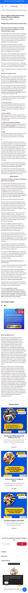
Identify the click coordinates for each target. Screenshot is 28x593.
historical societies (10, 293)
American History (19, 290)
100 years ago (10, 238)
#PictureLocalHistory (10, 290)
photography (12, 295)
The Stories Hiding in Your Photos (14, 520)
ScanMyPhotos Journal (7, 19)
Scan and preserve (6, 102)
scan (17, 295)
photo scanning (5, 295)
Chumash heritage (13, 81)
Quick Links (4, 556)
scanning (20, 295)
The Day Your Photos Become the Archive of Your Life (14, 436)
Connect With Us (5, 560)
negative (20, 347)
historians (3, 293)
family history (16, 291)
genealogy (22, 291)
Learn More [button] (7, 579)
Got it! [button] (6, 582)
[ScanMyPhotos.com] (14, 6)
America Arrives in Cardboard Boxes (14, 480)
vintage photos (8, 296)
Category (3, 551)
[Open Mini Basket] (25, 6)
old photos (23, 293)
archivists (3, 291)
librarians (18, 293)
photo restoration (5, 346)
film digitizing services (6, 349)
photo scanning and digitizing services (10, 339)
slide (16, 347)
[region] (14, 1)
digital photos (9, 291)
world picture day (16, 296)
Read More (14, 447)
